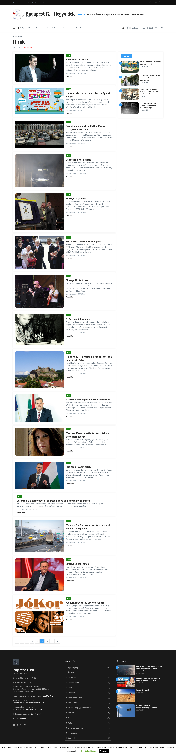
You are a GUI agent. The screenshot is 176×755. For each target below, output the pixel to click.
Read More (70, 76)
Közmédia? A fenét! (77, 59)
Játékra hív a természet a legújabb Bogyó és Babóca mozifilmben (53, 500)
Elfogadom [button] (104, 751)
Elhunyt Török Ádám (77, 280)
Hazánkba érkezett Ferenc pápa (83, 241)
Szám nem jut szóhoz (78, 319)
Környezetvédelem (43, 28)
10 (52, 641)
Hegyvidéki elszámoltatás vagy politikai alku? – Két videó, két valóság (149, 91)
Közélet (91, 14)
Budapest (23, 28)
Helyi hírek (28, 47)
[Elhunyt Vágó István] (39, 211)
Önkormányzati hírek (107, 14)
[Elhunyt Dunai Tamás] (39, 574)
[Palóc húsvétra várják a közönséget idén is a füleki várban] (39, 369)
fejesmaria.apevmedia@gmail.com (30, 703)
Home (15, 36)
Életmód (31, 28)
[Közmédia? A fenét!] (39, 68)
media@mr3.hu (47, 696)
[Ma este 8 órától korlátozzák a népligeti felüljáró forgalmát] (39, 536)
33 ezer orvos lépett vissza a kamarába (88, 399)
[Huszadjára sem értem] (39, 475)
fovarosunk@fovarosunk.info (31, 710)
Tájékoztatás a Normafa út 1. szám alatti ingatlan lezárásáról (150, 78)
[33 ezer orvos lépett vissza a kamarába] (39, 408)
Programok (90, 28)
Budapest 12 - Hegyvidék (50, 14)
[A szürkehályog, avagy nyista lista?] (39, 615)
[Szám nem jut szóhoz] (39, 329)
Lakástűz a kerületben (78, 159)
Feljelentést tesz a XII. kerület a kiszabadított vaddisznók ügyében (148, 105)
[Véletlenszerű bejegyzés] (18, 28)
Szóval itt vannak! (143, 690)
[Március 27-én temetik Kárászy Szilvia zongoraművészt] (39, 442)
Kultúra (54, 28)
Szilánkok (62, 28)
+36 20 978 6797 (34, 714)
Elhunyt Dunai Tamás (77, 564)
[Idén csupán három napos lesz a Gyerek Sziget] (39, 101)
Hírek (81, 14)
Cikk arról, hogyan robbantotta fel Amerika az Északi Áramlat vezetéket (149, 668)
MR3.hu (25, 718)
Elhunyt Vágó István (77, 198)
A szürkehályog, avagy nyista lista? (85, 602)
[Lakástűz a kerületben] (39, 170)
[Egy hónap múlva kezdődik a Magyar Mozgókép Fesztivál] (39, 134)
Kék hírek (126, 14)
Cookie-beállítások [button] (88, 751)
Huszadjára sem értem (78, 467)
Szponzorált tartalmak (76, 28)
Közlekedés (138, 14)
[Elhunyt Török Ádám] (39, 291)
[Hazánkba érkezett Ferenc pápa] (39, 252)
